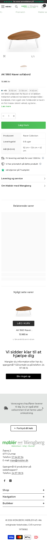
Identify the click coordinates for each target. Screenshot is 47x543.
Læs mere (6, 106)
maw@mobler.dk (19, 460)
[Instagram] (10, 481)
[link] (23, 274)
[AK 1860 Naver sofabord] (23, 309)
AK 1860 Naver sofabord (23, 330)
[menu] (2, 6)
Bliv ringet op (24, 376)
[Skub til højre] (42, 408)
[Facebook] (5, 481)
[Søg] (16, 6)
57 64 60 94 (17, 457)
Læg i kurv (23, 125)
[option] (23, 36)
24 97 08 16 (17, 473)
